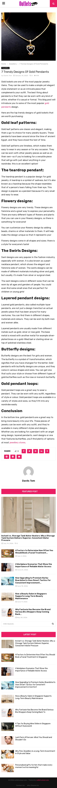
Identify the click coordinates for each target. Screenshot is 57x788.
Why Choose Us (33, 785)
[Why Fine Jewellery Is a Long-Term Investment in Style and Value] (7, 754)
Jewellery (5, 68)
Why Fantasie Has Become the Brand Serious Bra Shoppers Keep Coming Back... (33, 611)
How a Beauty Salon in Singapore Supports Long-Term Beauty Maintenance (31, 596)
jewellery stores (17, 442)
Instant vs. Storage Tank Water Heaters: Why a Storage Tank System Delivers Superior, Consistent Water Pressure (28, 538)
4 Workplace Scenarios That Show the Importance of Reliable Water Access (33, 565)
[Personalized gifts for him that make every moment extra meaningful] (7, 768)
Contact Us (20, 785)
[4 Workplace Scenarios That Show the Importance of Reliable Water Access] (7, 567)
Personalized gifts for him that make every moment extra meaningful (33, 766)
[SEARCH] (53, 624)
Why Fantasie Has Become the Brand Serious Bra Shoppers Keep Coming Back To (34, 711)
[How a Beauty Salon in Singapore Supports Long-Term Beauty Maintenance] (7, 597)
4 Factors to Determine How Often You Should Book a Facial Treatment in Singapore (35, 656)
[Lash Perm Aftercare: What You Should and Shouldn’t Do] (7, 740)
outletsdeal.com (42, 780)
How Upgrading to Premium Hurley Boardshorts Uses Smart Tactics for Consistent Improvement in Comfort (35, 684)
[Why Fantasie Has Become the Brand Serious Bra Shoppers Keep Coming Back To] (7, 612)
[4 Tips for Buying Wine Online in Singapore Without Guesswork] (7, 726)
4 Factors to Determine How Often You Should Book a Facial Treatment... (34, 551)
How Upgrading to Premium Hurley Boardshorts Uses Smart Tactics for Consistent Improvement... (33, 580)
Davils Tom (8, 75)
